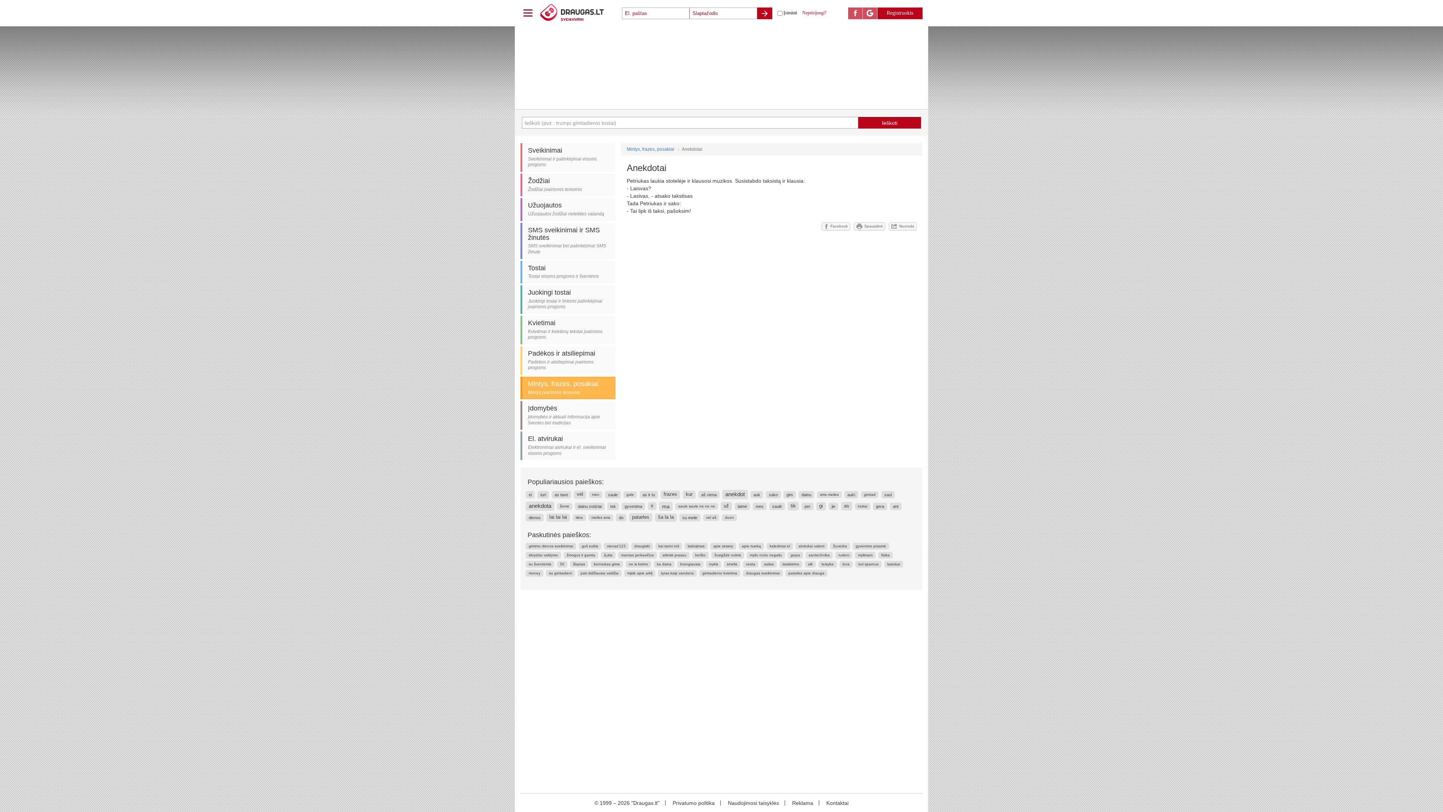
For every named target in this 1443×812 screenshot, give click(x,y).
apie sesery (723, 546)
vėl (580, 494)
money (534, 573)
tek (613, 506)
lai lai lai (558, 517)
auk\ (851, 494)
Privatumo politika (694, 803)
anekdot (735, 494)
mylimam (865, 555)
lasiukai (893, 564)
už (726, 506)
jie (833, 506)
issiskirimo (790, 564)
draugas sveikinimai (763, 573)
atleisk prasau (675, 555)
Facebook (839, 226)
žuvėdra (840, 546)
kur (689, 494)
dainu (806, 494)
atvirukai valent (811, 546)
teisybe (827, 564)
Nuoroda (906, 226)
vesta (750, 564)
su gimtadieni (560, 573)
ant (895, 506)
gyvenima (633, 506)
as (846, 506)
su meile (689, 517)
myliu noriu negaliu (766, 555)
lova (846, 564)
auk (756, 494)
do (621, 517)
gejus (795, 555)
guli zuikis (590, 546)
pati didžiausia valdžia (600, 573)
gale (630, 494)
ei (530, 494)
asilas (769, 564)
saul (888, 494)
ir (652, 506)
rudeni (843, 555)
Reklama (802, 803)
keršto (700, 555)
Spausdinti (873, 226)
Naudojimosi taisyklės (753, 803)
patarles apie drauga (806, 573)
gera (880, 506)
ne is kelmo (638, 564)
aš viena (709, 494)
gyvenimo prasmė (871, 546)
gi (821, 506)
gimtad (870, 494)
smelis (732, 564)
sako (773, 494)
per (808, 506)
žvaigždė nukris (727, 555)
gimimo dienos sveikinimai (551, 546)
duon (729, 517)
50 (562, 564)
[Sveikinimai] (580, 13)
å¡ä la (608, 555)
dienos (535, 517)
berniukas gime (607, 564)
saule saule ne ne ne (696, 506)
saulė (777, 506)
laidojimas (696, 546)
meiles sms (600, 517)
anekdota (540, 506)
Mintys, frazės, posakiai (650, 149)
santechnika (819, 555)
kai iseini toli (668, 546)
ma (666, 506)
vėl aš (711, 517)
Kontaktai (837, 803)
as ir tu (649, 494)
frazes (670, 494)
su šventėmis (540, 564)
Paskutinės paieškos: (559, 535)
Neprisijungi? (814, 12)
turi (543, 494)
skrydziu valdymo (543, 555)
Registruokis (900, 13)
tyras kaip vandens (677, 573)
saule (613, 494)
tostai (862, 506)
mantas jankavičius (637, 555)
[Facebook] (855, 13)
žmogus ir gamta (581, 555)
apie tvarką (751, 546)
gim (790, 494)
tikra (579, 517)
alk (810, 564)
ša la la (666, 517)
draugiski (642, 546)
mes (760, 506)
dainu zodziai (590, 506)
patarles (640, 517)
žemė (564, 506)
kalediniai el (780, 546)
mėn (595, 494)
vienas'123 (616, 546)
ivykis (713, 564)
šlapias (579, 564)
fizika (885, 555)
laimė (742, 506)
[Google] (870, 13)
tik (793, 506)
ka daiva (664, 564)
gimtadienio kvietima (719, 573)
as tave (561, 494)
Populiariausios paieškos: (566, 482)
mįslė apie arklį (639, 573)
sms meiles (829, 494)
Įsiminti (790, 12)
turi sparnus (868, 564)
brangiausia (690, 564)
